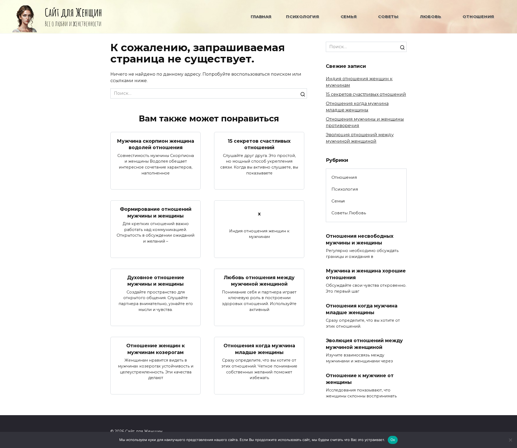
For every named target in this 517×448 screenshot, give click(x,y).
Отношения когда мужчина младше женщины (259, 349)
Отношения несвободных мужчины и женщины (359, 239)
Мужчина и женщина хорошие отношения (366, 274)
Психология (302, 16)
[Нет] (510, 440)
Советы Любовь (348, 212)
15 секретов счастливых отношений (259, 144)
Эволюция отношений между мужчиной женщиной (364, 344)
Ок (392, 440)
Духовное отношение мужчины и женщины (155, 281)
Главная (261, 16)
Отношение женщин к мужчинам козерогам (155, 349)
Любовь (430, 16)
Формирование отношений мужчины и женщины (155, 212)
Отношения (478, 16)
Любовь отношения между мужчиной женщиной (259, 281)
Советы (388, 16)
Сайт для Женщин (73, 12)
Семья (349, 16)
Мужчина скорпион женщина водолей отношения (155, 144)
